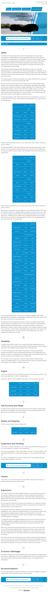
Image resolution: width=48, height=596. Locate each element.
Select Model (16, 9)
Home (9, 9)
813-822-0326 (44, 4)
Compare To (26, 9)
